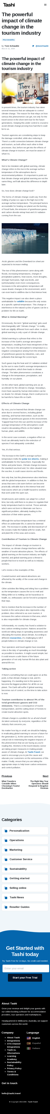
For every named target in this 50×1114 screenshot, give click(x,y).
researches (15, 638)
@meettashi (41, 46)
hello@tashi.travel (11, 1093)
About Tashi (13, 1037)
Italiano (36, 1048)
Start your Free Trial (25, 977)
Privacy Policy (14, 1068)
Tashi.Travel (34, 752)
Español (36, 1043)
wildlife (20, 301)
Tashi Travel (33, 1102)
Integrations (13, 1041)
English (36, 1038)
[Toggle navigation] (45, 4)
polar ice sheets (30, 459)
